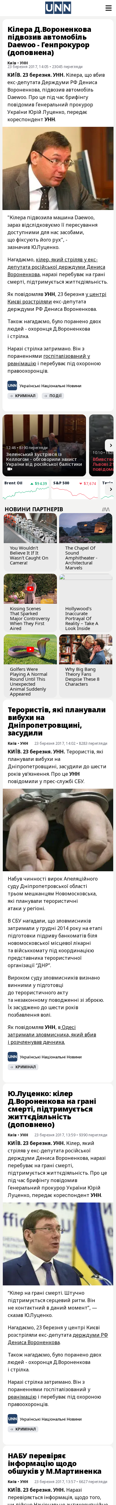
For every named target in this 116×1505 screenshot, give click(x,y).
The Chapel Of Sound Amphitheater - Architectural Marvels (81, 558)
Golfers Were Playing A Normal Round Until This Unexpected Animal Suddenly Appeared (28, 681)
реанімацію (22, 1396)
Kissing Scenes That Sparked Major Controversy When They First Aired (30, 618)
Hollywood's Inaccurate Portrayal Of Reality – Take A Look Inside (81, 618)
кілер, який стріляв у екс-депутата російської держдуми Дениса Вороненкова (56, 267)
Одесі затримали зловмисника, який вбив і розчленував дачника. (52, 1034)
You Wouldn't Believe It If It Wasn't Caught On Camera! (29, 555)
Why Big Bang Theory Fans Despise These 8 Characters (82, 676)
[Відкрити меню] (108, 8)
